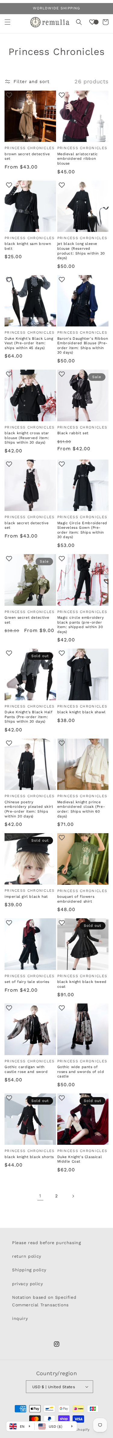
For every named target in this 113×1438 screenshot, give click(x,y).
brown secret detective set (27, 156)
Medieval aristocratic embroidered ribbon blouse (77, 158)
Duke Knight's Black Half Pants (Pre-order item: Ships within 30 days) (28, 717)
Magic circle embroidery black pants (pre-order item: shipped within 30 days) (80, 624)
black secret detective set (27, 525)
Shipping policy (29, 1269)
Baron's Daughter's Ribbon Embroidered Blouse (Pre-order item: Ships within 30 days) (82, 345)
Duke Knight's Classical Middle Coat (79, 1159)
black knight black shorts (29, 1157)
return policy (26, 1256)
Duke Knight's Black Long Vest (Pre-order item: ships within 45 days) (29, 343)
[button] (7, 22)
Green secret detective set (27, 619)
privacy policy (27, 1283)
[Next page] (73, 1196)
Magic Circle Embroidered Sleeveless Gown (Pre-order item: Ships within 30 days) (82, 530)
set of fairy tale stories (27, 982)
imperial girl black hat (26, 896)
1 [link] (40, 1196)
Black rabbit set (73, 433)
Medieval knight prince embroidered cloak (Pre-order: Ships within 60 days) (81, 809)
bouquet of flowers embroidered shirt (76, 899)
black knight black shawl (81, 712)
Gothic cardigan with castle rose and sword (26, 1069)
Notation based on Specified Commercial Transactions (44, 1301)
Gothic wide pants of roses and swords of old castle (80, 1071)
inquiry (20, 1318)
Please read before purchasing (46, 1242)
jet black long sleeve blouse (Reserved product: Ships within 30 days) (81, 251)
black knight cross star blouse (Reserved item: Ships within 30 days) (27, 438)
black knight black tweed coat (82, 984)
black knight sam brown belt (28, 246)
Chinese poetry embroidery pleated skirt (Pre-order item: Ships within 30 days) (29, 809)
